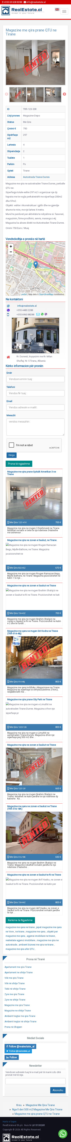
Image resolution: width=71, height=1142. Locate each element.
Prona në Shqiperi (13, 1027)
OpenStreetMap (46, 294)
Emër (9, 372)
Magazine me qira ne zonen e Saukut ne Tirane (31, 585)
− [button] (11, 252)
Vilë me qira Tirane (14, 978)
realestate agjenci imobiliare (21, 940)
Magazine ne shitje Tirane (18, 1010)
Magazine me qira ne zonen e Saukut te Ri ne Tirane (34, 874)
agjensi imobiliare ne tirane (41, 936)
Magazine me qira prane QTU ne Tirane (37, 1113)
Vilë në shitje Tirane (15, 983)
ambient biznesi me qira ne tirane (36, 944)
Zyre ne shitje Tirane (15, 1000)
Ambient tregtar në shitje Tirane (20, 1021)
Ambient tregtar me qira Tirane (20, 1016)
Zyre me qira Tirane (14, 994)
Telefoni (11, 387)
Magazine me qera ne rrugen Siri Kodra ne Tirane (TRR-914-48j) (32, 632)
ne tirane (20, 931)
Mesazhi (11, 415)
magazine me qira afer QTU (20, 949)
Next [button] (64, 94)
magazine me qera (36, 931)
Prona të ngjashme (19, 463)
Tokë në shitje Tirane (15, 989)
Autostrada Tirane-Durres (36, 177)
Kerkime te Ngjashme (20, 920)
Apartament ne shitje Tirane (19, 972)
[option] (17, 94)
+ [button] (11, 246)
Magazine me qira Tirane (17, 1005)
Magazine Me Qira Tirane (40, 1105)
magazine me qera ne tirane (20, 927)
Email (9, 401)
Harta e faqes (9, 1121)
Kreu (19, 1105)
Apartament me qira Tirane (18, 967)
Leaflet (24, 294)
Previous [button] (6, 94)
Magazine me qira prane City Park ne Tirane (29, 699)
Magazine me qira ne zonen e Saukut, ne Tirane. (32, 540)
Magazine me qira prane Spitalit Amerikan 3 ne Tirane (31, 473)
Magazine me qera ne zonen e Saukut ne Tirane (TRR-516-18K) (32, 807)
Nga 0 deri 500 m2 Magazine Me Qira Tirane (37, 1109)
